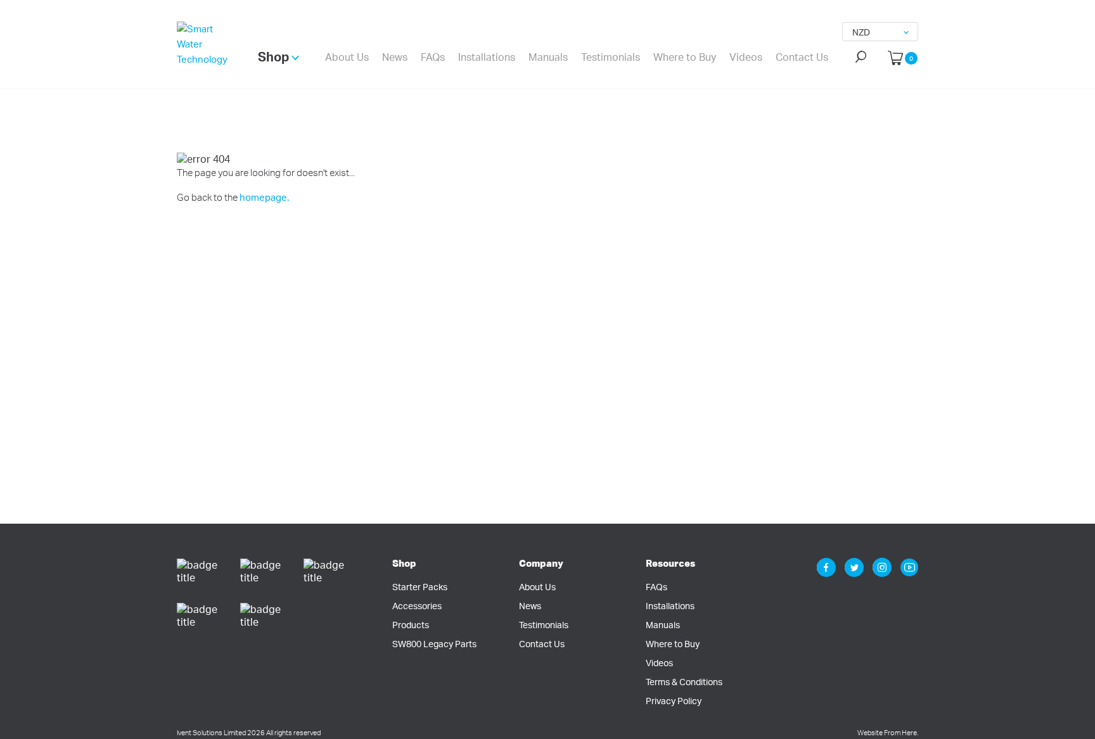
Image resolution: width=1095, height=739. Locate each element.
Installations (486, 57)
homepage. (264, 197)
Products (410, 624)
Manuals (548, 57)
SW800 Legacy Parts (434, 643)
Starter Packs (419, 586)
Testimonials (610, 57)
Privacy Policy (673, 700)
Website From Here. (887, 732)
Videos (745, 57)
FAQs (433, 57)
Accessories (417, 605)
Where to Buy (684, 57)
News (394, 57)
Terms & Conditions (684, 681)
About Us (347, 57)
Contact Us (802, 57)
